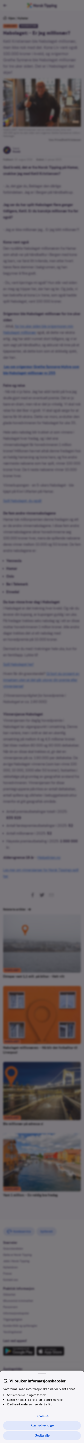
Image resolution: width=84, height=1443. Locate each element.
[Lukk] (42, 1373)
